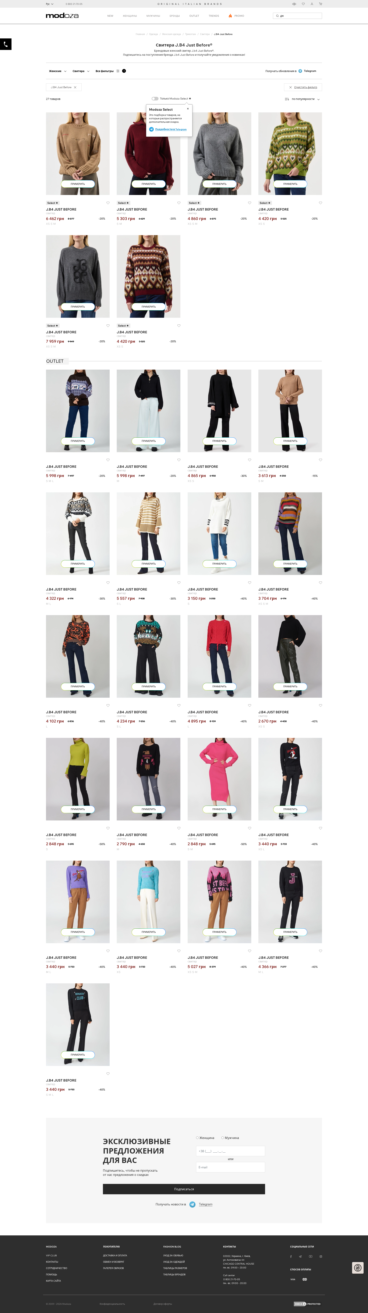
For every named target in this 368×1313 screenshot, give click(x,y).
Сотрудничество (56, 1268)
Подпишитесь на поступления (143, 54)
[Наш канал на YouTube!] (310, 1256)
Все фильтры (110, 71)
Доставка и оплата (115, 1255)
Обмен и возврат (113, 1261)
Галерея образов (113, 1268)
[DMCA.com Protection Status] (307, 1304)
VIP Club (51, 1255)
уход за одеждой (174, 1261)
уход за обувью (173, 1255)
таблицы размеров (175, 1268)
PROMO (237, 15)
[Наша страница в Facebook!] (291, 1256)
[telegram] (300, 1256)
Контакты (52, 1261)
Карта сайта (53, 1280)
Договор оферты (163, 1303)
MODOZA (51, 1246)
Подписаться (184, 1189)
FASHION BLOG (172, 1246)
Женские (55, 71)
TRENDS (214, 15)
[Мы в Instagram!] (321, 1256)
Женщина (207, 1138)
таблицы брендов (174, 1274)
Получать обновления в (290, 71)
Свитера (78, 71)
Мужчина (232, 1138)
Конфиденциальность (112, 1303)
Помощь (51, 1274)
